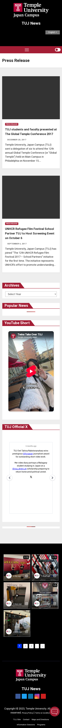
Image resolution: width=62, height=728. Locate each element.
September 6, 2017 (17, 244)
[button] (52, 49)
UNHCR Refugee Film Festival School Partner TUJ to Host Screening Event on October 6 (29, 233)
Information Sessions (26, 725)
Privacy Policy (27, 713)
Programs (41, 725)
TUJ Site (17, 719)
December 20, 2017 (16, 140)
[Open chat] (55, 712)
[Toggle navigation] (27, 49)
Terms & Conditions (43, 713)
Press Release (11, 124)
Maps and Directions (40, 719)
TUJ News (31, 23)
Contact (26, 719)
